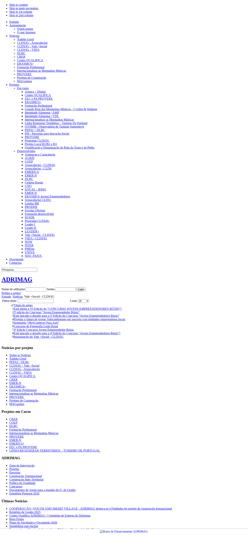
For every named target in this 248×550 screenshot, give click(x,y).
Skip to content (18, 4)
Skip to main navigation (23, 8)
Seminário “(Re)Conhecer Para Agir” (36, 322)
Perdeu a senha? (11, 293)
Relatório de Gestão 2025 (24, 512)
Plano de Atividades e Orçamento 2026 (33, 522)
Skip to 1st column (20, 11)
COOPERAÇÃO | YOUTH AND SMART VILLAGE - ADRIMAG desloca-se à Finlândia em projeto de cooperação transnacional (90, 508)
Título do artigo (23, 305)
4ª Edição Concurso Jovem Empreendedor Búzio (44, 329)
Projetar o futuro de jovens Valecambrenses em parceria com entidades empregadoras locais (69, 319)
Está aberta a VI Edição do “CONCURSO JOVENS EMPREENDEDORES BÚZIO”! (68, 308)
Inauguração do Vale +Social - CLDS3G (39, 336)
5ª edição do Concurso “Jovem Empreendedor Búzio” (47, 312)
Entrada (6, 296)
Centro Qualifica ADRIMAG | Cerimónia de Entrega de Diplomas (49, 515)
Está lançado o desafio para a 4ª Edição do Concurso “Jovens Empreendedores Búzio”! (67, 333)
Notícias (18, 296)
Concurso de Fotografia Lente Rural (36, 326)
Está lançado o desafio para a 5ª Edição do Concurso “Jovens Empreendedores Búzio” (66, 315)
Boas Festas (16, 519)
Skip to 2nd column (21, 15)
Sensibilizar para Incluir (23, 526)
